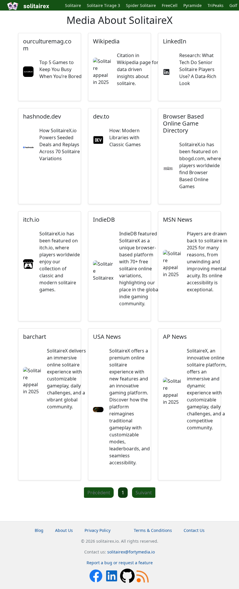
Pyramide (192, 5)
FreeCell (170, 5)
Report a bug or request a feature (120, 562)
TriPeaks (216, 5)
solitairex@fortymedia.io (131, 552)
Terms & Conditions (153, 530)
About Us (64, 530)
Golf (233, 5)
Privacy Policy (97, 530)
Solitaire (73, 5)
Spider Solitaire (141, 5)
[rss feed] (143, 575)
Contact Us (194, 530)
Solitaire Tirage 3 (103, 5)
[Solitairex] (34, 6)
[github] (128, 575)
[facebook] (96, 575)
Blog (39, 530)
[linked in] (112, 575)
